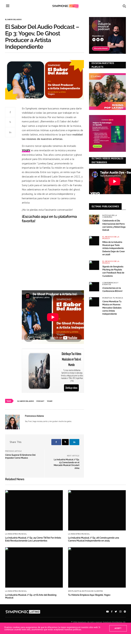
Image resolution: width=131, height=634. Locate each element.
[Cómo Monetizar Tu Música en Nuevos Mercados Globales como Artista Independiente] (94, 302)
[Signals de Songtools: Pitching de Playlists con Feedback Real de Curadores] (94, 265)
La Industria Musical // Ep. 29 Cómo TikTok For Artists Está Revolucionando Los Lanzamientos (33, 539)
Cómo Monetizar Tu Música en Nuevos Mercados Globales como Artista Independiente (111, 307)
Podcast (40, 401)
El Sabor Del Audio (13, 19)
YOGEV (26, 150)
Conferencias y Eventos (110, 283)
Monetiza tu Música (112, 298)
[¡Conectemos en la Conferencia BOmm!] (94, 286)
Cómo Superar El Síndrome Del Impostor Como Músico (20, 456)
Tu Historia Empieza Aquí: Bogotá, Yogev (89, 595)
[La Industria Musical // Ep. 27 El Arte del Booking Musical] (34, 567)
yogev (49, 401)
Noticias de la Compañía (109, 216)
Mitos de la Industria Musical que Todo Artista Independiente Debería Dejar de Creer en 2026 (113, 248)
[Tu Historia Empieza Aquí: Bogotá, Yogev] (97, 567)
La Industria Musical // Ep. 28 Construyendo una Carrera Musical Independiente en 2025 (93, 539)
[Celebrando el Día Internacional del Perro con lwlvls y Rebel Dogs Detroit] (94, 219)
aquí (44, 216)
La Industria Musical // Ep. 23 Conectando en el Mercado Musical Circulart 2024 (66, 464)
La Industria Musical (16, 534)
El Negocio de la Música (110, 237)
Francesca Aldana (34, 416)
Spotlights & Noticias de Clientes (85, 591)
